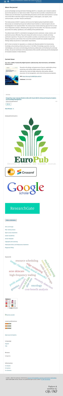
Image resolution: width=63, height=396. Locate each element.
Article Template (9, 238)
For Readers (8, 365)
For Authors (8, 368)
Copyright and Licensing (11, 241)
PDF (9, 104)
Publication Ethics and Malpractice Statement (17, 244)
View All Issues (8, 108)
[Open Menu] (5, 1)
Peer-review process (10, 229)
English (7, 343)
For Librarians (8, 370)
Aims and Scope (9, 226)
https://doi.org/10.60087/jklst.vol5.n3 (31, 76)
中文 (6, 346)
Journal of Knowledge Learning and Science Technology (42, 378)
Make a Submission (11, 220)
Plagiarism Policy (9, 247)
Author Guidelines (9, 235)
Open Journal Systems (10, 335)
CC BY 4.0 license (45, 379)
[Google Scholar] (26, 198)
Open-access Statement (11, 232)
